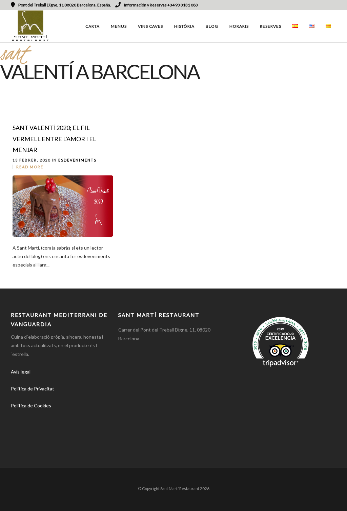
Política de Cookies (31, 405)
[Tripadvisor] (333, 5)
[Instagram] (324, 5)
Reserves (270, 26)
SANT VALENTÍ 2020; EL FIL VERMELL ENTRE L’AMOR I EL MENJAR (54, 138)
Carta (92, 26)
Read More (29, 167)
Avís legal (20, 372)
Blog (212, 26)
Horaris (239, 26)
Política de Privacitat (32, 388)
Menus (119, 26)
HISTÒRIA (184, 26)
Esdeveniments (77, 160)
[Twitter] (33, 425)
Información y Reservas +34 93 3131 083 (161, 4)
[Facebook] (18, 425)
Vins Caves (150, 26)
